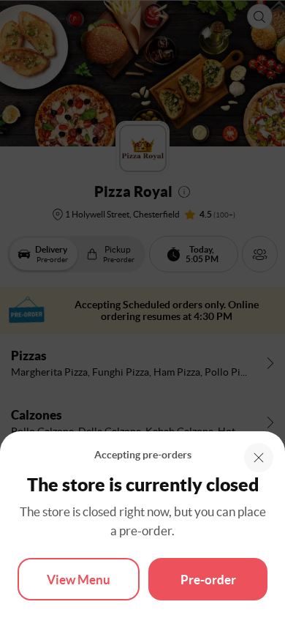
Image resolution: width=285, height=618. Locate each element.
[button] (258, 457)
